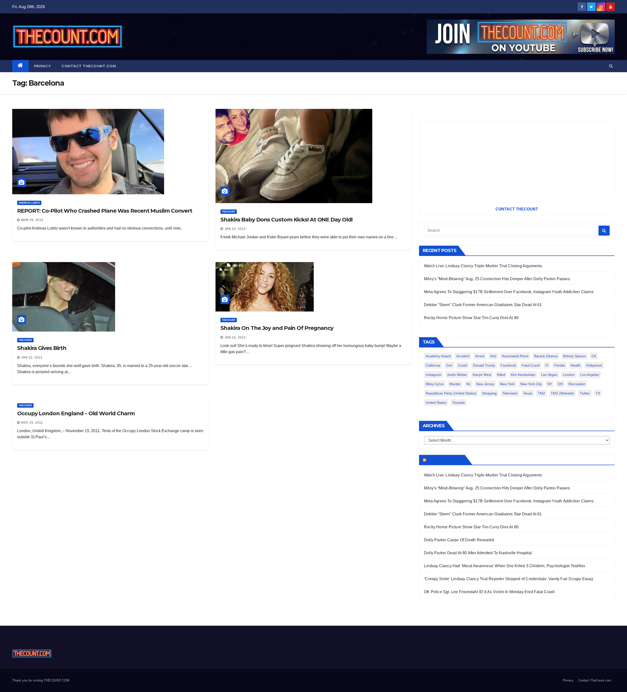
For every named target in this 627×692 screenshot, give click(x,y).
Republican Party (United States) (451, 393)
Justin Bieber (457, 375)
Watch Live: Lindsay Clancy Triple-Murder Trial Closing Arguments (483, 266)
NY (549, 384)
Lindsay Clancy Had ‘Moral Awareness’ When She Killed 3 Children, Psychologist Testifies (504, 566)
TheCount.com (445, 459)
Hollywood (594, 365)
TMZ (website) (562, 393)
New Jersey (485, 384)
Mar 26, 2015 (32, 220)
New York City (531, 384)
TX (598, 393)
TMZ (541, 393)
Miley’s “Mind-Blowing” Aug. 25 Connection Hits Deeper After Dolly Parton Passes (497, 279)
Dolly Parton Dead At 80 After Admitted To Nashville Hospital (478, 553)
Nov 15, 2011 (32, 422)
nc (468, 384)
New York (507, 384)
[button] (611, 66)
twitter (585, 393)
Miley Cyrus (435, 384)
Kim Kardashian (523, 375)
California (433, 365)
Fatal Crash (531, 365)
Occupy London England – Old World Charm (76, 413)
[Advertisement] (517, 158)
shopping (489, 393)
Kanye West (482, 375)
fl (546, 365)
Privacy (42, 66)
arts (493, 356)
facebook (508, 365)
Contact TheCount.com (88, 66)
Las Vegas (549, 375)
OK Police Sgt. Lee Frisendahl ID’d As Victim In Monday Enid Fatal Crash (489, 592)
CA (593, 356)
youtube (458, 402)
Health (575, 365)
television (510, 393)
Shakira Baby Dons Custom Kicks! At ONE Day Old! (286, 219)
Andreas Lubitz (29, 202)
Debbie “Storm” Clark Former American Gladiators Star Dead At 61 (483, 305)
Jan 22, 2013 (31, 357)
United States (436, 402)
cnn (449, 365)
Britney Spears (574, 356)
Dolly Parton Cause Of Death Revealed (459, 540)
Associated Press (515, 356)
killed (501, 375)
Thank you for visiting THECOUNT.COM (40, 680)
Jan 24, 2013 (235, 229)
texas (527, 393)
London (569, 375)
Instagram (433, 375)
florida (559, 365)
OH (560, 384)
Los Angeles (589, 375)
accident (463, 356)
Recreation (576, 384)
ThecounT (228, 211)
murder (455, 384)
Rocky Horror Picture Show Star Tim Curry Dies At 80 (471, 318)
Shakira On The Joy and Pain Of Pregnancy (276, 328)
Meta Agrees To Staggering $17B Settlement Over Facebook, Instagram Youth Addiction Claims (508, 292)
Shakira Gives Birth (41, 348)
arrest (479, 356)
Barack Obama (545, 356)
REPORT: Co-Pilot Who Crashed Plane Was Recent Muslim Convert (104, 211)
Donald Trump (484, 365)
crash (462, 365)
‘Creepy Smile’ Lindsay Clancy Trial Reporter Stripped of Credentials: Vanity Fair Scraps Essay (508, 579)
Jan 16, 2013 (235, 337)
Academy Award (438, 356)
